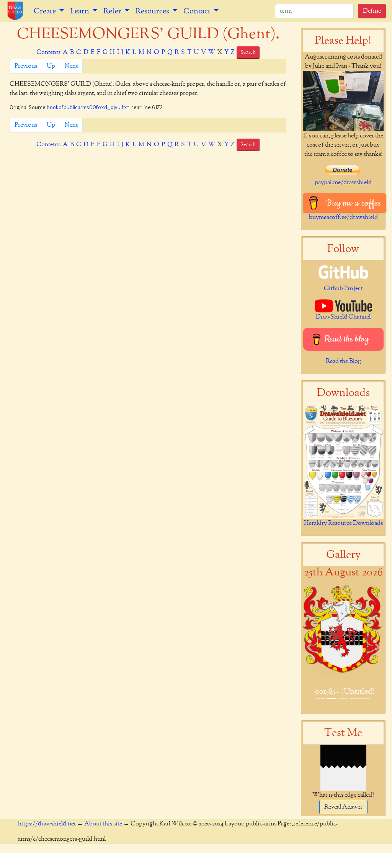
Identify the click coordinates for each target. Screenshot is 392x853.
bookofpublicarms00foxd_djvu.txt (88, 107)
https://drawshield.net (47, 824)
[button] (309, 647)
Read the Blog (343, 361)
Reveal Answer (343, 807)
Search (248, 52)
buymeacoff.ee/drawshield (343, 217)
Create (45, 11)
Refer (113, 11)
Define (372, 11)
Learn (80, 11)
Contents (48, 52)
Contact (197, 11)
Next (71, 66)
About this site (103, 824)
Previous (26, 66)
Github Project (343, 289)
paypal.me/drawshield (343, 183)
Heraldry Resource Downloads (343, 523)
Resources (153, 11)
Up (51, 66)
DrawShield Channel (343, 317)
